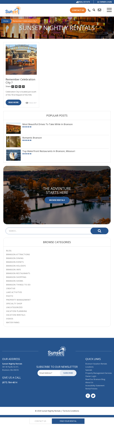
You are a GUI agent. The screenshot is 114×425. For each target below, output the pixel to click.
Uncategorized (14, 307)
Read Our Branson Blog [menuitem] (95, 379)
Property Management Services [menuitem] (98, 373)
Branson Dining (14, 258)
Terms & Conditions (70, 411)
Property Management (18, 300)
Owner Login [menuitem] (90, 376)
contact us (40, 421)
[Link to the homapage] (57, 351)
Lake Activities (14, 292)
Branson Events (15, 262)
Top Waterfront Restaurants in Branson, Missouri (48, 151)
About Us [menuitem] (89, 382)
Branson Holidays (16, 266)
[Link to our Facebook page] (88, 396)
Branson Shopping (16, 277)
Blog (8, 250)
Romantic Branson (32, 137)
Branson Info (13, 269)
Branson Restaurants (18, 273)
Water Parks (12, 322)
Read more (13, 102)
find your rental (68, 421)
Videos (9, 318)
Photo (9, 296)
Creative (10, 288)
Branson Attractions (18, 254)
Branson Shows (14, 281)
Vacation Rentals (15, 315)
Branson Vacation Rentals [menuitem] (96, 364)
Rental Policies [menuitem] (91, 388)
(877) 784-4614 (9, 382)
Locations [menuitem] (89, 367)
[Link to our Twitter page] (93, 396)
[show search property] (93, 10)
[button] (100, 10)
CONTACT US (78, 10)
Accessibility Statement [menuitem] (94, 385)
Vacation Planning (16, 311)
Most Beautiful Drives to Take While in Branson (47, 124)
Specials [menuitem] (88, 370)
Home (5, 21)
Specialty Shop (14, 303)
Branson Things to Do (18, 284)
